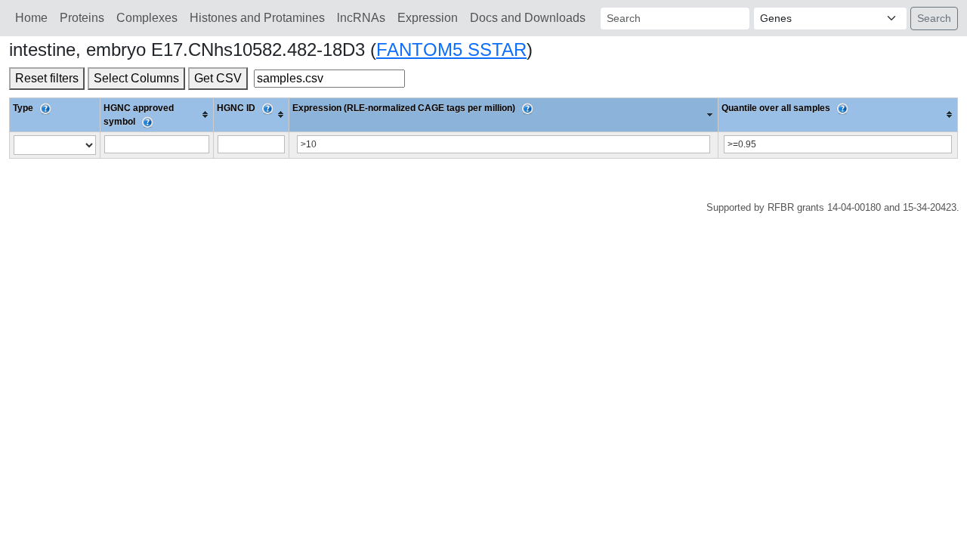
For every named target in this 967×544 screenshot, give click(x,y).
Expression (427, 17)
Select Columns (136, 78)
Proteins (82, 17)
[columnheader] (157, 114)
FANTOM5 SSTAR (451, 49)
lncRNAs (361, 17)
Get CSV (218, 78)
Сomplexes (147, 17)
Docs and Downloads (527, 17)
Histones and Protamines (257, 17)
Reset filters (47, 78)
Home (31, 17)
